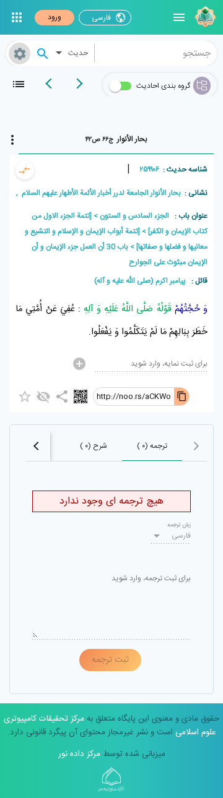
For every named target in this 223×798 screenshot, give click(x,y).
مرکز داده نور (79, 754)
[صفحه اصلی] (204, 17)
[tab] (116, 139)
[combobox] (156, 53)
